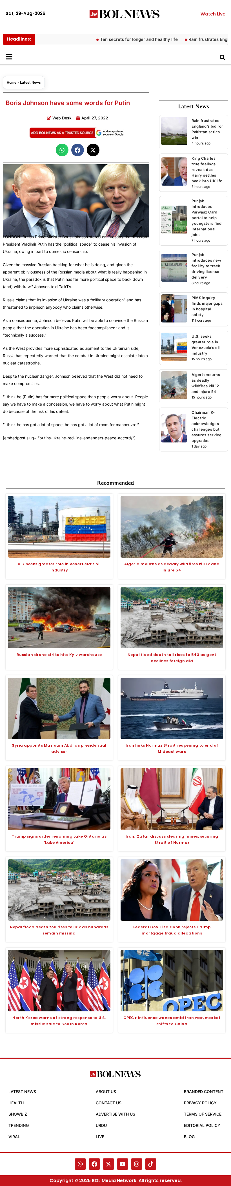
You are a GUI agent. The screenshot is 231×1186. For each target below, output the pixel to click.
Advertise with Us (115, 1114)
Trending (18, 1125)
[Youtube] (122, 1164)
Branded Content (203, 1091)
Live (100, 1136)
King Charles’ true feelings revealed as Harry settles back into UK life (207, 169)
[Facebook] (94, 1164)
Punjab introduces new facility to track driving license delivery (206, 265)
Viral (14, 1136)
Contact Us (108, 1102)
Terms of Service (202, 1114)
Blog (189, 1136)
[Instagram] (136, 1164)
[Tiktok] (150, 1164)
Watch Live (213, 14)
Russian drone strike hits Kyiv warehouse (59, 654)
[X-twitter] (108, 1164)
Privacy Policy (200, 1102)
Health (16, 1102)
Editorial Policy (202, 1125)
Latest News (30, 82)
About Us (106, 1091)
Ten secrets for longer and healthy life (122, 39)
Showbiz (17, 1114)
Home (11, 82)
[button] (62, 150)
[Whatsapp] (80, 1164)
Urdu (101, 1125)
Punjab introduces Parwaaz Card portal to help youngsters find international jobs (207, 218)
